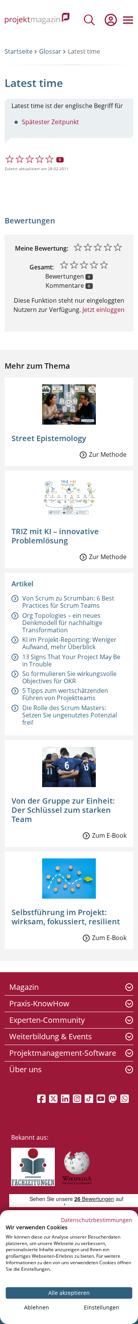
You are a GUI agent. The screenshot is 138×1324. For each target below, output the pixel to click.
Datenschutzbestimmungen (96, 1220)
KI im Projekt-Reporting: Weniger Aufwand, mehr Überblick (69, 643)
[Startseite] (37, 19)
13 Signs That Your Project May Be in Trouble (71, 660)
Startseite (19, 51)
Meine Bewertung (41, 248)
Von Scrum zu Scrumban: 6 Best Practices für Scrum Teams (68, 602)
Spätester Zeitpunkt (50, 122)
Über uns (25, 1069)
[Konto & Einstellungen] (110, 20)
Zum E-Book (109, 835)
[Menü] (128, 20)
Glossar (50, 51)
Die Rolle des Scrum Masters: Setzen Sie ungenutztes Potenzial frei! (69, 715)
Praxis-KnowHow (39, 1003)
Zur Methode (108, 454)
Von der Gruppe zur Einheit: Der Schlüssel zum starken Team (63, 810)
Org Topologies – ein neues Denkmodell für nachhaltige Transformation (62, 622)
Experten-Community (47, 1020)
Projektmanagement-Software (62, 1053)
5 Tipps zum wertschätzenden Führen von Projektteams (65, 694)
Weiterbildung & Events (50, 1036)
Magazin (24, 987)
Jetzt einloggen (103, 309)
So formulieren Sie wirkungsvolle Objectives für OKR (69, 677)
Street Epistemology (49, 438)
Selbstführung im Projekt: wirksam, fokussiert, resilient (66, 917)
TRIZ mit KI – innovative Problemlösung (55, 536)
